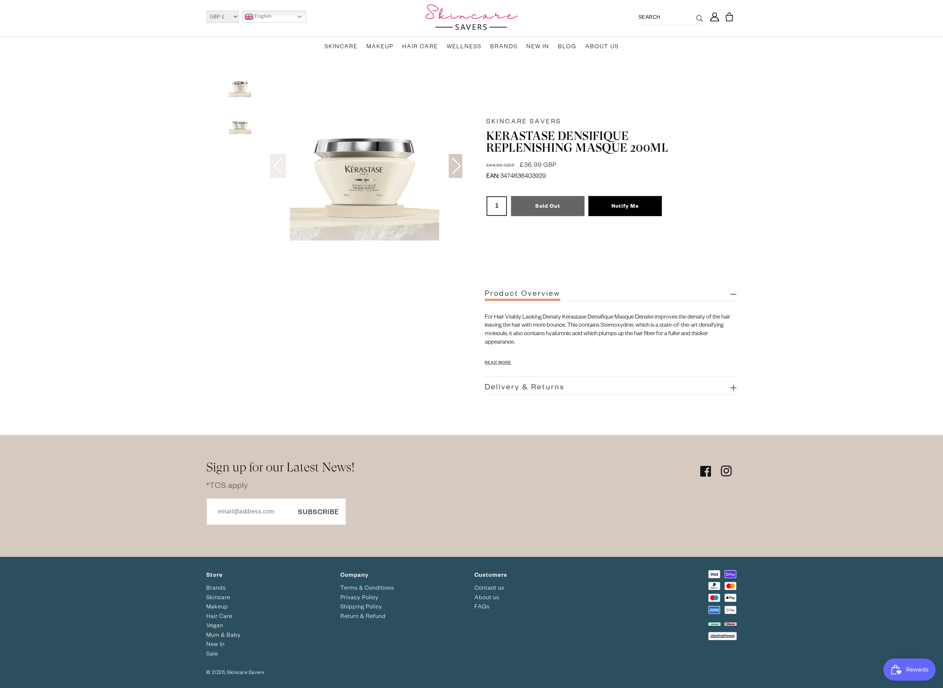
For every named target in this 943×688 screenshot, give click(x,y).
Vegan (214, 625)
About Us (602, 46)
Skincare (341, 46)
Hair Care (420, 46)
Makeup (380, 46)
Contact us (489, 587)
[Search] (699, 22)
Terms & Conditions (367, 587)
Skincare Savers (523, 121)
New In (537, 46)
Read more (498, 362)
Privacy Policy (359, 597)
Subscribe (318, 511)
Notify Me (625, 205)
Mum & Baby (223, 634)
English (262, 16)
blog (567, 46)
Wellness (464, 46)
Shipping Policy (361, 606)
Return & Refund (363, 615)
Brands (504, 46)
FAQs (482, 606)
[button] (729, 17)
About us (486, 597)
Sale (212, 653)
